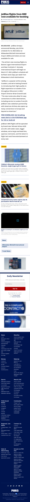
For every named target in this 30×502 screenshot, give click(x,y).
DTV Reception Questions (17, 444)
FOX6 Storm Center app (18, 339)
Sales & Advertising (5, 450)
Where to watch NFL (19, 452)
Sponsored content (5, 458)
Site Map (3, 355)
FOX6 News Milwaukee (18, 19)
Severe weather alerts (19, 337)
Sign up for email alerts (18, 428)
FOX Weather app (18, 345)
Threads (3, 411)
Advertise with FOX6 (6, 454)
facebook (8, 486)
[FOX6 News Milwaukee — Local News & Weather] (5, 2)
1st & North (4, 385)
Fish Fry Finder (17, 406)
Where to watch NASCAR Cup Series (18, 460)
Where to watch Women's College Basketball (18, 471)
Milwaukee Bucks (5, 391)
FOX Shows (16, 397)
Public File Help (17, 437)
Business (3, 368)
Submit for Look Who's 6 (17, 361)
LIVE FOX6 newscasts (19, 383)
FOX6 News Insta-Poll (6, 348)
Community (17, 401)
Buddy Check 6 (17, 408)
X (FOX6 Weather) (5, 420)
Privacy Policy (16, 295)
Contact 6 (3, 361)
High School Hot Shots (5, 389)
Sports (3, 379)
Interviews (16, 369)
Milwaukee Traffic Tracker (18, 375)
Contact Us (17, 424)
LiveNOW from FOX (18, 388)
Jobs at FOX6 (17, 434)
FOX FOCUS (4, 456)
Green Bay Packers (5, 383)
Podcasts (3, 345)
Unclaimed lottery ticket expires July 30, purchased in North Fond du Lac (14, 200)
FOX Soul (16, 393)
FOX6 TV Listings (18, 386)
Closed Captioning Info (18, 441)
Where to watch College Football (17, 455)
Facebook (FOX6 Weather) (5, 417)
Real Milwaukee (17, 366)
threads (16, 486)
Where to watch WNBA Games (17, 474)
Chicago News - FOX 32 (6, 428)
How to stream (17, 381)
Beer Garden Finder (18, 404)
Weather (17, 335)
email (22, 486)
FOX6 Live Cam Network (17, 342)
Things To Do (17, 403)
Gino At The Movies (18, 372)
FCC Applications (18, 439)
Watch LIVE (17, 379)
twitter (11, 486)
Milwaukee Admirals (6, 393)
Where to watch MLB (19, 457)
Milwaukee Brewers (5, 381)
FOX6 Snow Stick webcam (18, 352)
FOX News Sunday (18, 395)
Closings (16, 348)
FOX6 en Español (5, 353)
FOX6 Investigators (5, 342)
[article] (15, 155)
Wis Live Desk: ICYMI (19, 385)
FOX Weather (17, 346)
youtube (19, 486)
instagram (13, 486)
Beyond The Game (5, 386)
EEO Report (16, 435)
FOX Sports (16, 392)
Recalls (2, 364)
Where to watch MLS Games (19, 477)
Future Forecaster (18, 350)
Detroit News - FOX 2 (6, 433)
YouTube (3, 404)
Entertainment (4, 343)
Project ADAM (17, 410)
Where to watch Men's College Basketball (17, 467)
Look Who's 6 (17, 364)
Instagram (3, 408)
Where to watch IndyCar (17, 463)
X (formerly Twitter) (5, 415)
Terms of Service (16, 296)
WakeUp (16, 359)
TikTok (2, 410)
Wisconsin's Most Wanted (5, 339)
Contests (16, 425)
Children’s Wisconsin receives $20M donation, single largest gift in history (13, 165)
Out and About (17, 367)
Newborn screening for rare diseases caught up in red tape (14, 230)
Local (2, 337)
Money (3, 359)
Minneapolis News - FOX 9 (5, 431)
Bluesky (3, 413)
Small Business (4, 369)
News (25, 19)
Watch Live (23, 2)
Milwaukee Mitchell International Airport (13, 245)
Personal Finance (5, 366)
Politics (3, 347)
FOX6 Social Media (5, 402)
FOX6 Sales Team (5, 452)
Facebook (3, 406)
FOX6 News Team (18, 432)
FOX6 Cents (4, 362)
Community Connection (16, 412)
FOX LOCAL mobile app (5, 351)
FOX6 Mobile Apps (18, 430)
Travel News (6, 251)
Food (15, 371)
